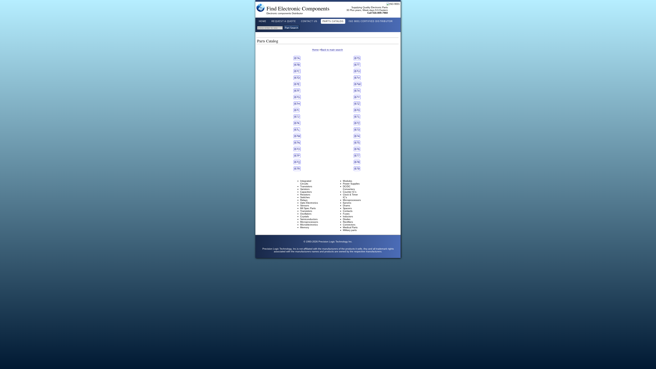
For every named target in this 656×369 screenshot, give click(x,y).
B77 (356, 155)
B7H (297, 103)
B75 (356, 142)
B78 (356, 162)
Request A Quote (283, 21)
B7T (357, 64)
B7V (357, 77)
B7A (297, 58)
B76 (356, 149)
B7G (297, 97)
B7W (357, 84)
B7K (297, 123)
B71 (356, 116)
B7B (297, 64)
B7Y (357, 97)
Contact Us (309, 21)
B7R (297, 168)
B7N (297, 142)
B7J (296, 116)
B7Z (357, 103)
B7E (297, 84)
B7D (297, 77)
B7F (296, 90)
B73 (356, 129)
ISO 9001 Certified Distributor (371, 21)
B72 (356, 123)
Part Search (291, 27)
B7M (297, 136)
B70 (356, 110)
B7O (297, 149)
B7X (357, 90)
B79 (356, 168)
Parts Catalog (333, 21)
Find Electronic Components (298, 8)
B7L (296, 129)
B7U (357, 71)
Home (262, 21)
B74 (356, 136)
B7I (296, 110)
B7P (297, 155)
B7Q (297, 162)
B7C (297, 71)
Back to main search (332, 49)
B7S (357, 58)
